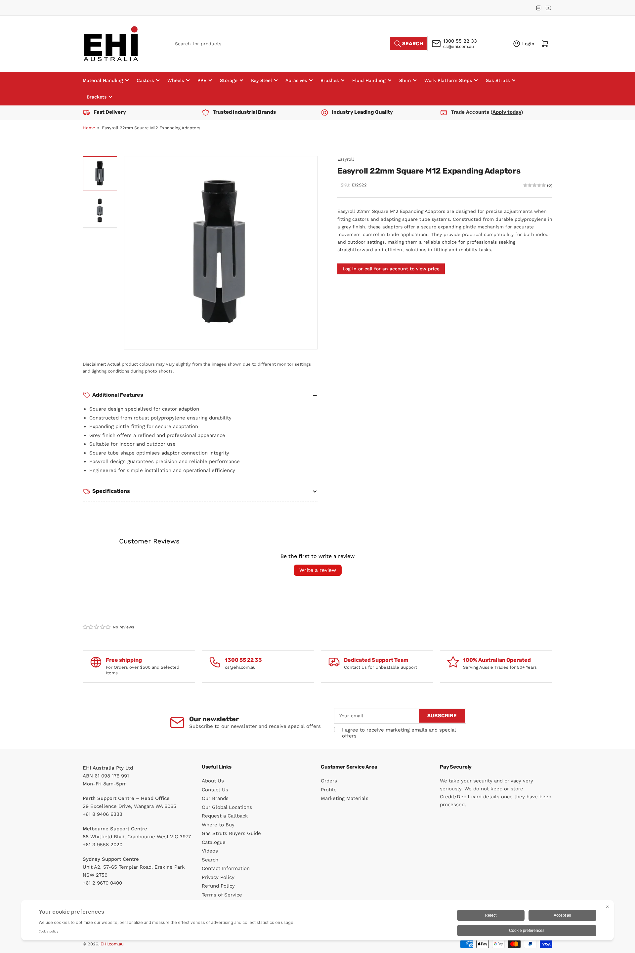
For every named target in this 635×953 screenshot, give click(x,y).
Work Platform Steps (448, 80)
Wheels (175, 80)
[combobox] (299, 43)
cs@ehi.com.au (458, 46)
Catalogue (214, 842)
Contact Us (215, 790)
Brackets (96, 96)
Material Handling (103, 80)
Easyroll (345, 159)
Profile (329, 790)
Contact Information (226, 868)
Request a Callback (225, 816)
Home (89, 127)
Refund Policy (218, 886)
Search (210, 860)
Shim (405, 80)
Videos (210, 851)
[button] (97, 627)
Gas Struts (498, 80)
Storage (228, 80)
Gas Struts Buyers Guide (231, 833)
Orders (329, 781)
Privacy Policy (218, 877)
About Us (213, 781)
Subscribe (442, 716)
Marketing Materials (344, 798)
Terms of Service (222, 895)
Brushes (329, 80)
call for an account (386, 268)
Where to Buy (218, 825)
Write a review (317, 570)
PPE (201, 80)
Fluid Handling (369, 80)
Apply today (506, 112)
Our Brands (215, 798)
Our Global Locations (227, 807)
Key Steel (261, 80)
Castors (145, 80)
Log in (350, 268)
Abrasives (296, 80)
